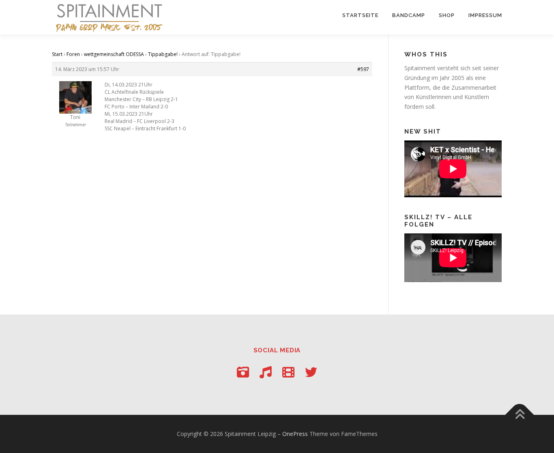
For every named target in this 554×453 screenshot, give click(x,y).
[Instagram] (243, 372)
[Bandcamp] (266, 372)
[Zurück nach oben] (519, 415)
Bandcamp (408, 15)
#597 (363, 69)
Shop (447, 15)
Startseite (360, 15)
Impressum (485, 15)
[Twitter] (311, 372)
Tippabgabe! (163, 54)
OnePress (295, 434)
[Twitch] (288, 372)
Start (57, 54)
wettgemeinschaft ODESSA (114, 54)
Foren (73, 54)
